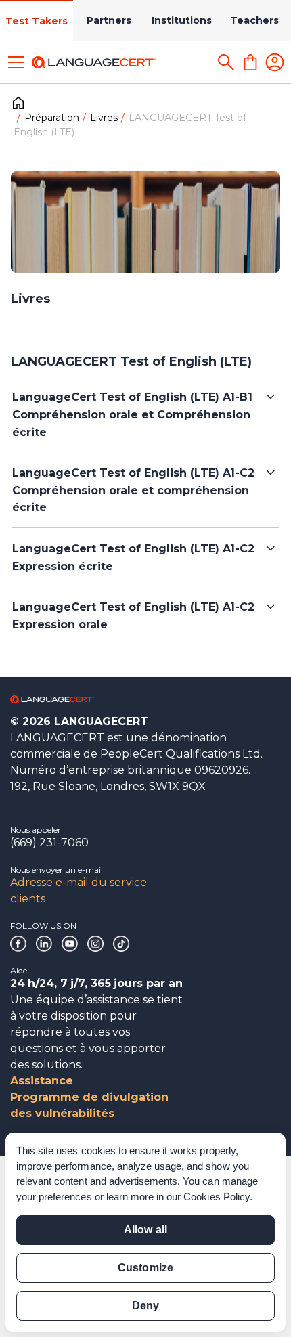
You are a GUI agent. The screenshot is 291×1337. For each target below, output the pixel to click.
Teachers (254, 20)
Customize (145, 1267)
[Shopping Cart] (250, 62)
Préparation (51, 118)
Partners (109, 20)
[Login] (275, 62)
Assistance (41, 1080)
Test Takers (36, 21)
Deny (145, 1305)
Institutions (182, 20)
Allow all (145, 1229)
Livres (104, 118)
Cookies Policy (216, 1196)
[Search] (226, 62)
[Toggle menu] (16, 62)
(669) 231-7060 (49, 842)
